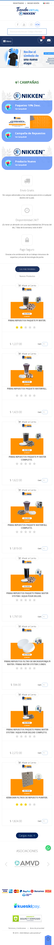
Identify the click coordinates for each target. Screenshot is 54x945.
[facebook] (17, 24)
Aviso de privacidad (37, 928)
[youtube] (23, 24)
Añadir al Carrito (29, 285)
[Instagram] (31, 24)
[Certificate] (27, 863)
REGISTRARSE (18, 3)
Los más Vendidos (27, 269)
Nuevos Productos (27, 276)
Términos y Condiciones (17, 928)
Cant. (40, 344)
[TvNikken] (27, 12)
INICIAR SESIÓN (33, 3)
